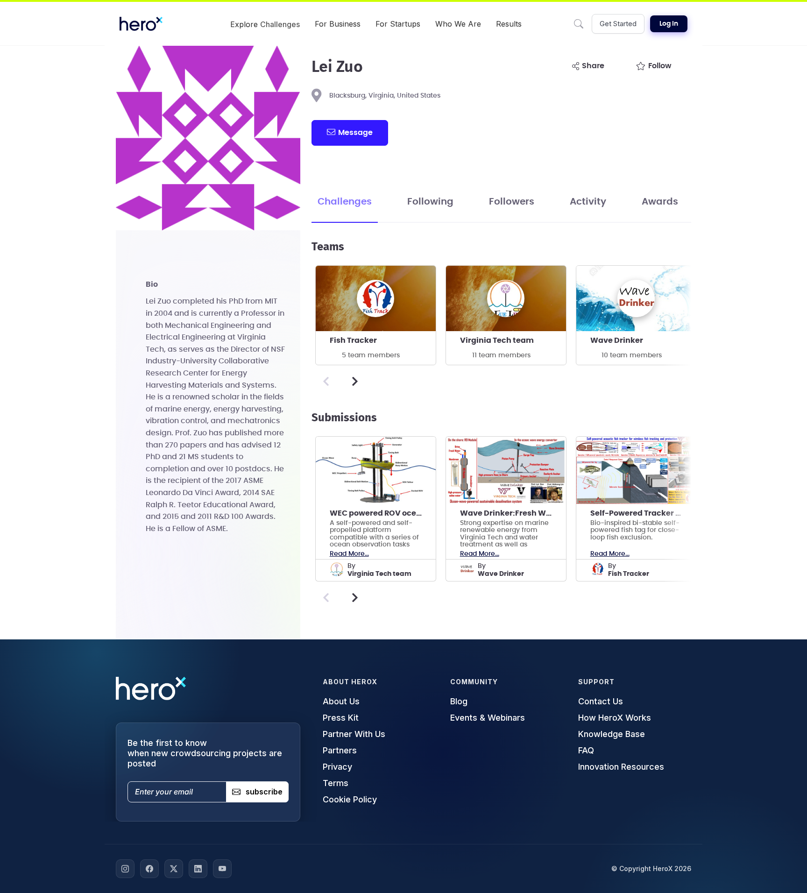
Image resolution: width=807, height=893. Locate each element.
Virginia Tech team (497, 340)
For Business (338, 23)
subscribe (264, 791)
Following (430, 201)
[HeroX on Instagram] (125, 868)
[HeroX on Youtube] (222, 868)
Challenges (345, 201)
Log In (668, 24)
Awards (660, 201)
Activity (588, 201)
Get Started (618, 23)
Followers (511, 201)
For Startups (397, 23)
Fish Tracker (353, 340)
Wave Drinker (616, 340)
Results (509, 23)
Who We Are (458, 23)
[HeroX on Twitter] (173, 868)
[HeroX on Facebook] (149, 868)
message (355, 132)
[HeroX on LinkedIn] (198, 868)
